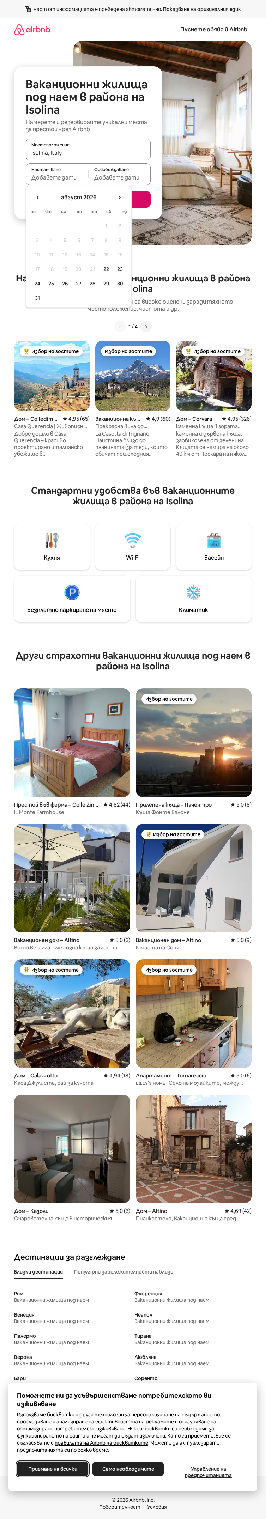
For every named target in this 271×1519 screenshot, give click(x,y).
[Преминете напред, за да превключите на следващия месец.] (119, 197)
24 (37, 283)
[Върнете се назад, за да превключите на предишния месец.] (38, 197)
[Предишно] (120, 326)
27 (79, 283)
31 (37, 298)
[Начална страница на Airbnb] (32, 29)
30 (120, 283)
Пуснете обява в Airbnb (213, 29)
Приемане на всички (52, 1469)
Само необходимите (128, 1469)
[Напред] (146, 326)
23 (120, 269)
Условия (157, 1507)
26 (65, 283)
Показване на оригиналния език (202, 9)
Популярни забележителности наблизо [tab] (124, 1272)
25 (51, 283)
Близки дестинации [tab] (38, 1272)
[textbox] (57, 177)
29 (106, 283)
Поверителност (119, 1507)
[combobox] (88, 152)
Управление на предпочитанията (208, 1472)
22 (106, 269)
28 (92, 283)
